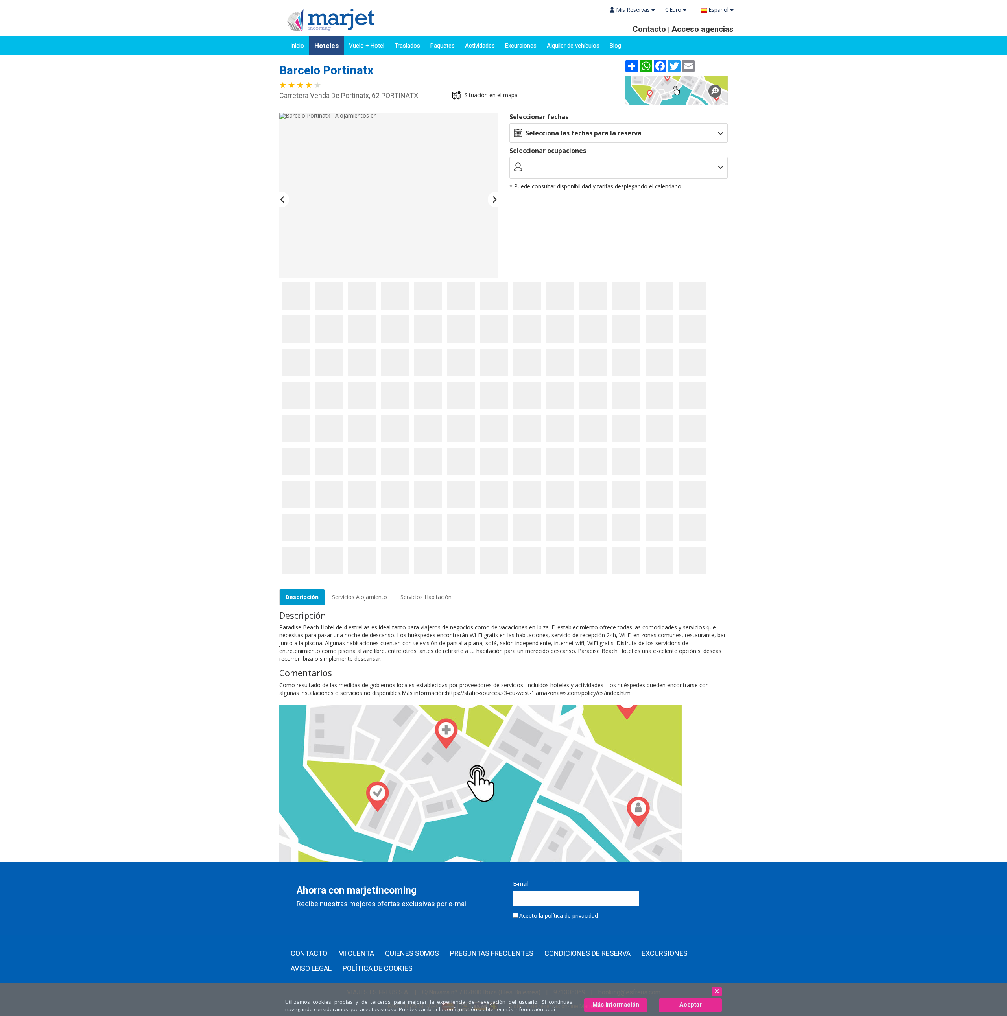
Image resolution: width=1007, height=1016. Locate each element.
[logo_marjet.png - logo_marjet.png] (328, 18)
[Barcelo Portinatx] (676, 90)
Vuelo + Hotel (366, 45)
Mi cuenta (356, 953)
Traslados (407, 45)
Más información (615, 1004)
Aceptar (690, 1004)
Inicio (297, 45)
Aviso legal (311, 968)
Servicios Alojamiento (359, 597)
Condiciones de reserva (587, 953)
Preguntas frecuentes (491, 953)
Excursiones (521, 45)
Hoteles (326, 46)
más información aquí (529, 1009)
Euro (674, 9)
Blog (615, 45)
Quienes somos (412, 953)
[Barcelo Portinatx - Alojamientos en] (388, 195)
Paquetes (442, 45)
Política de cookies (378, 968)
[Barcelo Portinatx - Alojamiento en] (296, 296)
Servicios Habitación (426, 597)
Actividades (480, 45)
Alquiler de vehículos (573, 45)
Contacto (309, 953)
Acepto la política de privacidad (558, 915)
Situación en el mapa (491, 95)
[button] (284, 199)
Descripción (302, 597)
